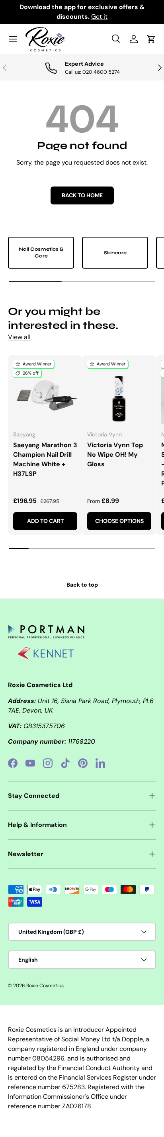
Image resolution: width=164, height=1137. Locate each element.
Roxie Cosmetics (45, 985)
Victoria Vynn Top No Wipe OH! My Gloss (115, 454)
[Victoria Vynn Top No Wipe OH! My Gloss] (119, 392)
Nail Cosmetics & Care (41, 252)
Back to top (82, 584)
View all (19, 337)
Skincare (115, 252)
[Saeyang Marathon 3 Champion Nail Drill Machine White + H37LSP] (45, 392)
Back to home (82, 195)
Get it (99, 16)
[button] (151, 39)
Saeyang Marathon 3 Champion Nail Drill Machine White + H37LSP (45, 459)
